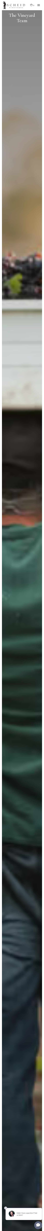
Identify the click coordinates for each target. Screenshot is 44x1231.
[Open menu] (38, 5)
